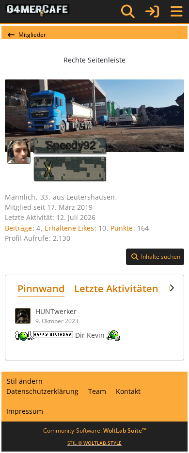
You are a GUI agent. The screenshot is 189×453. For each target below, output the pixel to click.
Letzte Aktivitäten (116, 288)
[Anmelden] (152, 11)
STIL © (94, 442)
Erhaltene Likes (69, 228)
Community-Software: (94, 430)
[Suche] (128, 11)
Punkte (121, 228)
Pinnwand (40, 288)
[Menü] (176, 11)
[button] (155, 257)
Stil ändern (25, 381)
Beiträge (18, 228)
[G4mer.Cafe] (37, 11)
